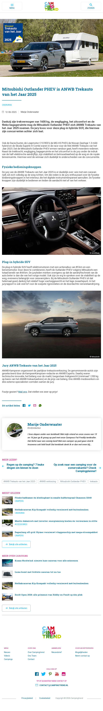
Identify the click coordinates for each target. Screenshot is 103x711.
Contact (31, 659)
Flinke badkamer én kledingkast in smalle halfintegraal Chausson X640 (51, 500)
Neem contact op (82, 656)
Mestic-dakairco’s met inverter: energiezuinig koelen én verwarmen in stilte (51, 523)
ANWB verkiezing (48, 481)
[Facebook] (37, 674)
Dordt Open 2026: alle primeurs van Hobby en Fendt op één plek (51, 597)
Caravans (7, 105)
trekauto (94, 481)
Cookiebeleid (44, 698)
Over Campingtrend (36, 652)
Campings (8, 659)
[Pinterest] (50, 674)
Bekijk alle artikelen (18, 544)
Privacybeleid (27, 698)
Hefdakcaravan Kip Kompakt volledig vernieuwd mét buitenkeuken (51, 512)
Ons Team (32, 656)
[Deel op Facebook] (24, 406)
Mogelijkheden (81, 652)
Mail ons (22, 391)
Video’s (7, 656)
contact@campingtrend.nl (53, 685)
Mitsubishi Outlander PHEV (73, 481)
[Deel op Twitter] (29, 406)
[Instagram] (64, 674)
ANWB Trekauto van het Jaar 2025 (19, 481)
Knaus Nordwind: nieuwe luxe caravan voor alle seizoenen (51, 563)
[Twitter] (43, 674)
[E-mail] (34, 406)
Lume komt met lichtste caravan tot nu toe (51, 574)
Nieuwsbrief (57, 652)
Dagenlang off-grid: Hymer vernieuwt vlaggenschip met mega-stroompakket (51, 534)
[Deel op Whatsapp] (40, 406)
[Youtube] (57, 674)
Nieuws (7, 652)
